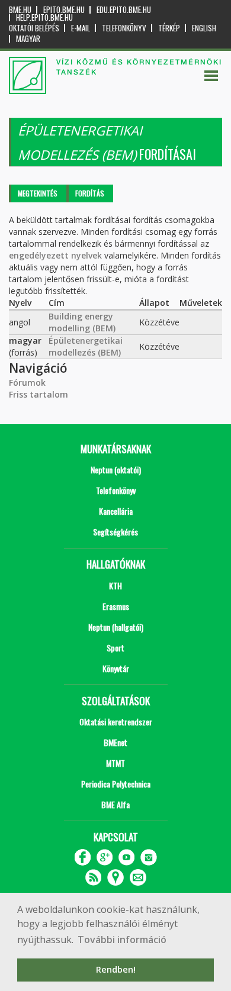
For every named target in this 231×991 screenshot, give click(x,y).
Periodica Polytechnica (115, 783)
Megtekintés (37, 193)
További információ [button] (122, 939)
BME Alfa (115, 804)
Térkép (169, 28)
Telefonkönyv (124, 28)
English (204, 28)
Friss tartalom (38, 394)
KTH (115, 585)
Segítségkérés (115, 531)
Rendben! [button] (116, 969)
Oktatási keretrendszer (115, 721)
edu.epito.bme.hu (124, 10)
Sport (115, 647)
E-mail (80, 28)
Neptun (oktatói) (116, 469)
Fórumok (27, 382)
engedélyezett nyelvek (55, 255)
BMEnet (115, 742)
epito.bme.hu (64, 10)
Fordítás (89, 193)
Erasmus (115, 606)
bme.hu (20, 10)
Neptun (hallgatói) (115, 627)
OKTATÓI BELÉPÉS (34, 28)
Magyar (28, 39)
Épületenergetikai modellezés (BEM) (86, 346)
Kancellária (116, 511)
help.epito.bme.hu (44, 17)
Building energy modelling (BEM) (82, 322)
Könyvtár (115, 668)
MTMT (115, 763)
